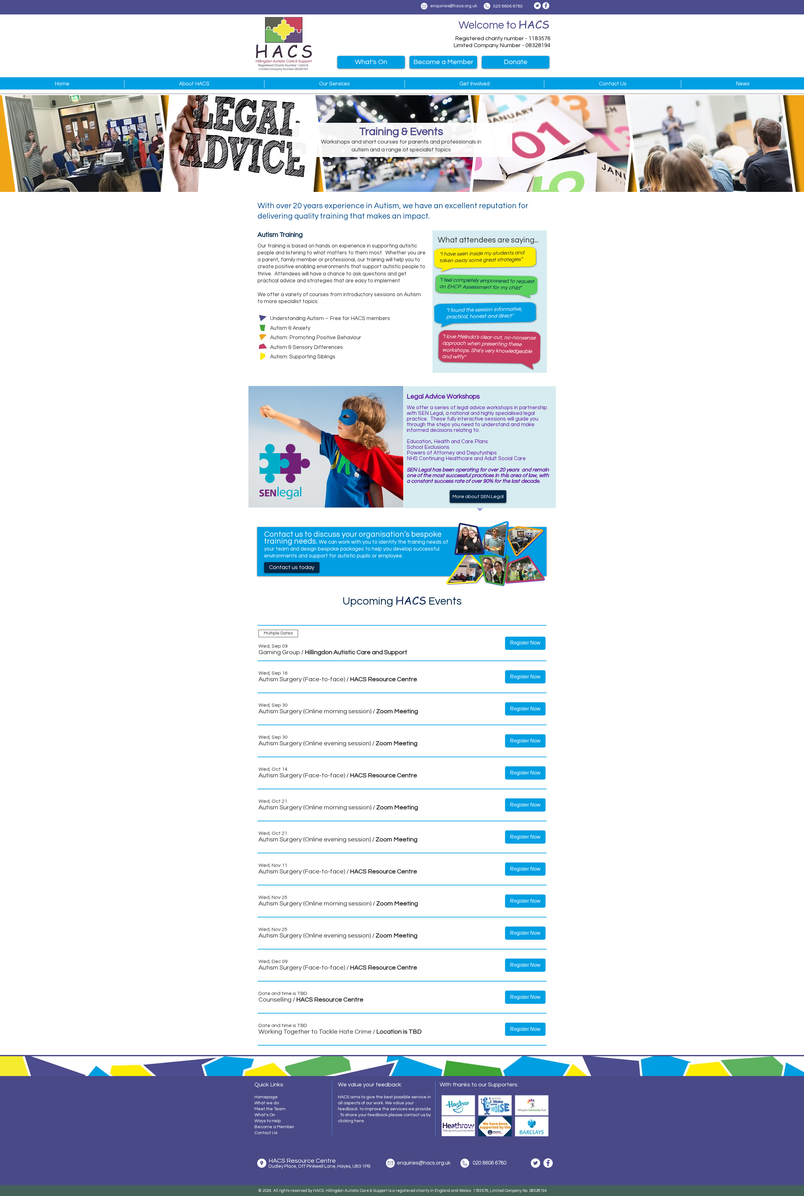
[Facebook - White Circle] (545, 5)
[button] (194, 84)
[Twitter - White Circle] (537, 5)
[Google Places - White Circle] (261, 1163)
